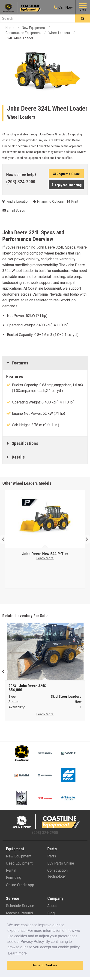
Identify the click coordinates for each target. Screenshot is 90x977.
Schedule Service (20, 906)
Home (10, 28)
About (52, 906)
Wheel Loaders (59, 33)
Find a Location (18, 202)
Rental (11, 870)
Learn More (48, 558)
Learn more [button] (17, 953)
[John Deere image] (49, 519)
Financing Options (50, 202)
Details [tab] (18, 457)
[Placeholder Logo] (10, 7)
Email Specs (16, 211)
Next (85, 539)
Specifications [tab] (25, 443)
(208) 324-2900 (20, 182)
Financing (13, 877)
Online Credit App (20, 885)
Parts (51, 856)
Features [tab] (20, 363)
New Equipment (33, 28)
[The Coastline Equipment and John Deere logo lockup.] (45, 822)
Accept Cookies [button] (45, 965)
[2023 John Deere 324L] (45, 651)
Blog (51, 913)
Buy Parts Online (60, 863)
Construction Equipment (23, 33)
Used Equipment (19, 863)
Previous (5, 539)
